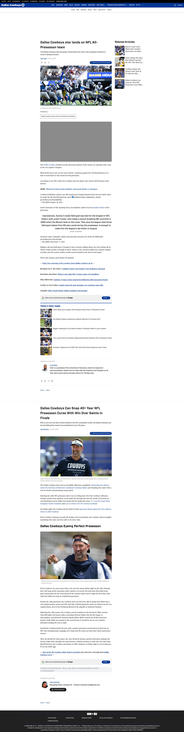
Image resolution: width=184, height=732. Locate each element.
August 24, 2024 (56, 202)
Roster (90, 10)
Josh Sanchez (44, 429)
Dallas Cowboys (50, 165)
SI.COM (4, 1)
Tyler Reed (43, 58)
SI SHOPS (42, 1)
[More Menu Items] (143, 5)
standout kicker (98, 208)
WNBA (84, 5)
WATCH (132, 5)
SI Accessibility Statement (128, 718)
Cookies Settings (53, 721)
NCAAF (77, 5)
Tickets (109, 10)
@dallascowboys (80, 197)
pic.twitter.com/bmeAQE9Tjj (51, 200)
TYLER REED (53, 365)
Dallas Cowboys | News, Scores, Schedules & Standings (58, 116)
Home (73, 10)
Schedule (83, 10)
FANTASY (91, 5)
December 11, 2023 (58, 242)
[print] (52, 381)
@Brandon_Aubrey (93, 197)
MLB (71, 5)
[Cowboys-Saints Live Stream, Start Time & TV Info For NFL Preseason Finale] (129, 73)
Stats (95, 10)
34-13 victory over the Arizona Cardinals (82, 504)
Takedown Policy (87, 718)
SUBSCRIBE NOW (61, 1)
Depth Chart (102, 10)
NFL (53, 5)
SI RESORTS (34, 1)
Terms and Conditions (106, 718)
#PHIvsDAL (99, 237)
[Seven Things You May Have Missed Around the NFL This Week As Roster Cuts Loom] (129, 61)
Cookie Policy (70, 718)
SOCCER (59, 5)
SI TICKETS (25, 1)
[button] (101, 5)
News (48, 390)
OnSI (77, 10)
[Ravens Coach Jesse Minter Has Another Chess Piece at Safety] (129, 50)
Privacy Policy (52, 718)
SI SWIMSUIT (16, 1)
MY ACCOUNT (50, 1)
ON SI (9, 1)
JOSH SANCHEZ (55, 682)
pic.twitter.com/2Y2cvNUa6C (51, 239)
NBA (66, 5)
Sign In (180, 5)
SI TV (138, 5)
